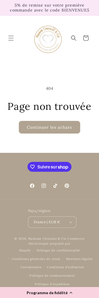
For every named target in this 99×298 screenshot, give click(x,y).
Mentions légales (79, 259)
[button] (49, 292)
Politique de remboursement (52, 275)
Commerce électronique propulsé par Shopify (52, 244)
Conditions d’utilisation (65, 267)
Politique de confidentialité (58, 250)
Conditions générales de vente (36, 259)
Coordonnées (31, 267)
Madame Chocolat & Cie (47, 238)
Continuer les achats (49, 127)
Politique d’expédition (52, 284)
